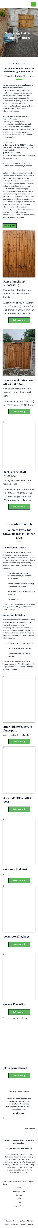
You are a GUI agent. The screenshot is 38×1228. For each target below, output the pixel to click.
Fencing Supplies (19, 1191)
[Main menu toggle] (33, 4)
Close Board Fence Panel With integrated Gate (19, 1182)
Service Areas (19, 1206)
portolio (19, 1202)
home (19, 1188)
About (19, 1199)
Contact (19, 1195)
